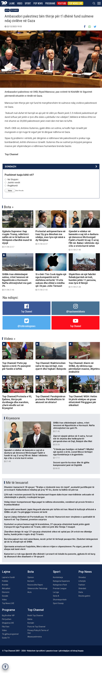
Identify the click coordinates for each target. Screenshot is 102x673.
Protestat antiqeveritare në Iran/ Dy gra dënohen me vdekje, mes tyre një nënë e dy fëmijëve (50, 237)
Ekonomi (5, 592)
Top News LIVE (75, 3)
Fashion (81, 585)
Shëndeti (82, 588)
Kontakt (30, 623)
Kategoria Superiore (61, 581)
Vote (10, 190)
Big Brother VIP (8, 615)
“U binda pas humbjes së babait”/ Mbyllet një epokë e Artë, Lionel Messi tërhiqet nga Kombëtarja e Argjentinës (73, 453)
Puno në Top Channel (36, 627)
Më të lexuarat (17, 483)
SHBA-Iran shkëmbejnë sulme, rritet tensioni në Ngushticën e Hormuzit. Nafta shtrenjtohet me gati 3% (16, 282)
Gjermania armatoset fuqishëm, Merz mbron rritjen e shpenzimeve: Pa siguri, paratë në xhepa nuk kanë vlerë (48, 547)
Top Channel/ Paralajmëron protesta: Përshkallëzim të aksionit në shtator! (50, 399)
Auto (29, 592)
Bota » (9, 207)
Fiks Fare (5, 627)
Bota (7, 10)
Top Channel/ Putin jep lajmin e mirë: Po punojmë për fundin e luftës (16, 366)
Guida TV (6, 638)
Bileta (29, 619)
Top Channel (26, 311)
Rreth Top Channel (35, 615)
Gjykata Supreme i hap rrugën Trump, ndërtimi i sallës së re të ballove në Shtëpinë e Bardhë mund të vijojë (17, 239)
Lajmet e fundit (8, 577)
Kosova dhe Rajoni (35, 585)
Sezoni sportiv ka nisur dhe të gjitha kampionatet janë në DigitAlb (71, 465)
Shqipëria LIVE (8, 623)
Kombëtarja (58, 577)
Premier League (59, 588)
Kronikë (5, 585)
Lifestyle (82, 581)
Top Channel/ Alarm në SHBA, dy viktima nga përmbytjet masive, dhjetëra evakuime (84, 367)
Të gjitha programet (10, 634)
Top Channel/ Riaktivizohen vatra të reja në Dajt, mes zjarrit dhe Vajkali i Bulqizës (50, 366)
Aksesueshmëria (34, 637)
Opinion (30, 577)
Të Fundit (14, 10)
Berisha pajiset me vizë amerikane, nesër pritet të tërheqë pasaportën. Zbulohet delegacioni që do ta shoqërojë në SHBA (51, 540)
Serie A (56, 596)
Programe (50, 3)
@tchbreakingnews (26, 326)
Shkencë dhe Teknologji (37, 588)
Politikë (5, 581)
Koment (30, 581)
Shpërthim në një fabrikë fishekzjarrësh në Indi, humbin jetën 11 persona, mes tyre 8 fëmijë (82, 280)
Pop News (38, 3)
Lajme (12, 3)
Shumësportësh (60, 600)
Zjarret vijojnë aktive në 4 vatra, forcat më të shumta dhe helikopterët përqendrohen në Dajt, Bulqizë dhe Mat (72, 440)
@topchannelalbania (75, 311)
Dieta (80, 592)
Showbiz (82, 577)
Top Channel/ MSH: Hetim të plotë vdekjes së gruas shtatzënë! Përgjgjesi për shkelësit (83, 401)
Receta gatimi (84, 596)
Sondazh (10, 166)
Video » (9, 339)
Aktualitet (6, 588)
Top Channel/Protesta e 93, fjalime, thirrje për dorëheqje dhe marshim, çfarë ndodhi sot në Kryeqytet (17, 402)
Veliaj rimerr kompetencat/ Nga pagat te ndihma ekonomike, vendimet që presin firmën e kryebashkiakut (49, 503)
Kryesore (13, 418)
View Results (19, 190)
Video (19, 3)
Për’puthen (6, 619)
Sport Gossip (58, 603)
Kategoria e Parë (60, 585)
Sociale (5, 596)
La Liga (56, 592)
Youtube (62, 3)
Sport (28, 3)
